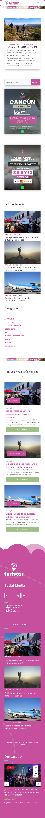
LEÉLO (6, 332)
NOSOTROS (8, 339)
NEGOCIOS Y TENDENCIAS (14, 336)
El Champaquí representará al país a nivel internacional (22, 268)
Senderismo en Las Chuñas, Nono (21, 45)
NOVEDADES (9, 343)
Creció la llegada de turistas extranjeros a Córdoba (18, 299)
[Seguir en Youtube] (24, 595)
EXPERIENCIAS (9, 329)
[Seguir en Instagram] (18, 595)
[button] (6, 784)
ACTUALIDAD (32, 47)
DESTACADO (9, 322)
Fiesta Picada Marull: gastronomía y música (25, 791)
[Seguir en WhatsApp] (22, 131)
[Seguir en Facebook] (6, 595)
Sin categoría (9, 346)
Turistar (12, 47)
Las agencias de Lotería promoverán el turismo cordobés (22, 238)
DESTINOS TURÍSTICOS (13, 326)
